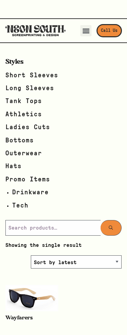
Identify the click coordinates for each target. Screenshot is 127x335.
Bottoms (19, 140)
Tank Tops (23, 101)
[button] (85, 30)
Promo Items (27, 179)
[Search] (111, 228)
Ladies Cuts (27, 127)
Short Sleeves (31, 75)
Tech (20, 205)
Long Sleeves (29, 88)
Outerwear (23, 153)
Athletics (23, 114)
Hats (13, 166)
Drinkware (30, 192)
